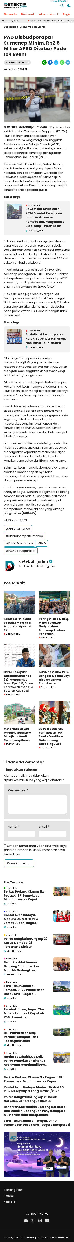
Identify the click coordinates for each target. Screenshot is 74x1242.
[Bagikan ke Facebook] (50, 62)
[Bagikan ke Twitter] (56, 62)
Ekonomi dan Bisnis (33, 27)
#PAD (42, 543)
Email (44, 827)
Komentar (18, 790)
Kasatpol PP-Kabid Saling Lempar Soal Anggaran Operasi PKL (17, 624)
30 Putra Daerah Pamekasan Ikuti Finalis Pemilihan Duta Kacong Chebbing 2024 (51, 736)
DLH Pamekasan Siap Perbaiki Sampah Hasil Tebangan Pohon (21, 1037)
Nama (13, 827)
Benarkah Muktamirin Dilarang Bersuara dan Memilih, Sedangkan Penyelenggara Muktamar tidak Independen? (24, 966)
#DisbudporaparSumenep (24, 536)
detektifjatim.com (33, 127)
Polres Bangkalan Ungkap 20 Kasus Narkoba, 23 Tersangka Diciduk (25, 943)
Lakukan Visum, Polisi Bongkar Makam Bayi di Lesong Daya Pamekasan (54, 677)
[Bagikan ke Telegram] (67, 62)
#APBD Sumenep (18, 529)
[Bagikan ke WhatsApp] (62, 62)
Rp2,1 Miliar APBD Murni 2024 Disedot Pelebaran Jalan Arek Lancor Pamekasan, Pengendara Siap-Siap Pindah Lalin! (45, 217)
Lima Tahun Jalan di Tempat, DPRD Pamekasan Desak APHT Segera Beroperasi (24, 990)
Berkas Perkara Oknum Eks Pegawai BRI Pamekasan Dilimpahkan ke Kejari (24, 895)
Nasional (27, 14)
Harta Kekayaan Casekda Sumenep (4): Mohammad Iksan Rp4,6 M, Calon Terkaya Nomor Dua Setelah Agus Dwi (18, 681)
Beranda (10, 14)
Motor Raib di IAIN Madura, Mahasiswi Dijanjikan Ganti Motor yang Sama (17, 734)
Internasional (48, 14)
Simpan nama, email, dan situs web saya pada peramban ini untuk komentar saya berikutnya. (35, 850)
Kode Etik (10, 1202)
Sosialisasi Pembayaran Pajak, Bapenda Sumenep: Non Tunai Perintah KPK (46, 338)
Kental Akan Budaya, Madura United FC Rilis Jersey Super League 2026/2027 (21, 919)
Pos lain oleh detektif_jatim (37, 566)
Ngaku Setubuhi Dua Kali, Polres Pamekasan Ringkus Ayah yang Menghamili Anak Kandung (25, 1061)
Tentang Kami (13, 1190)
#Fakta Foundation (19, 543)
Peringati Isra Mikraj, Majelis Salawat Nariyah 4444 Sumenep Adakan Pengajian (54, 626)
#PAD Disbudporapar (20, 551)
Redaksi (9, 1196)
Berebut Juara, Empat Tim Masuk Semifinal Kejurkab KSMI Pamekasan (24, 1013)
